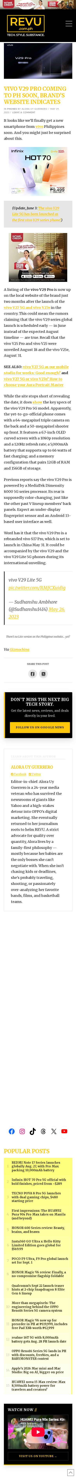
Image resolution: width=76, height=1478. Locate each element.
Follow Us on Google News (40, 727)
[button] (68, 24)
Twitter (36, 774)
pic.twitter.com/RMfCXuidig (37, 588)
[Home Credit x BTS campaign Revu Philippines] (38, 4)
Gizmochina (19, 649)
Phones (12, 109)
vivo (39, 126)
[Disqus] (38, 960)
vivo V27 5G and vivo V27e (27, 307)
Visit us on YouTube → (38, 1456)
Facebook (19, 774)
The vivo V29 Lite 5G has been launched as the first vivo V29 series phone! (36, 214)
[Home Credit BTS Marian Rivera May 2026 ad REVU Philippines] (38, 257)
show (37, 402)
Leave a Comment (23, 112)
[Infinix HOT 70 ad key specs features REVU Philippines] (38, 171)
